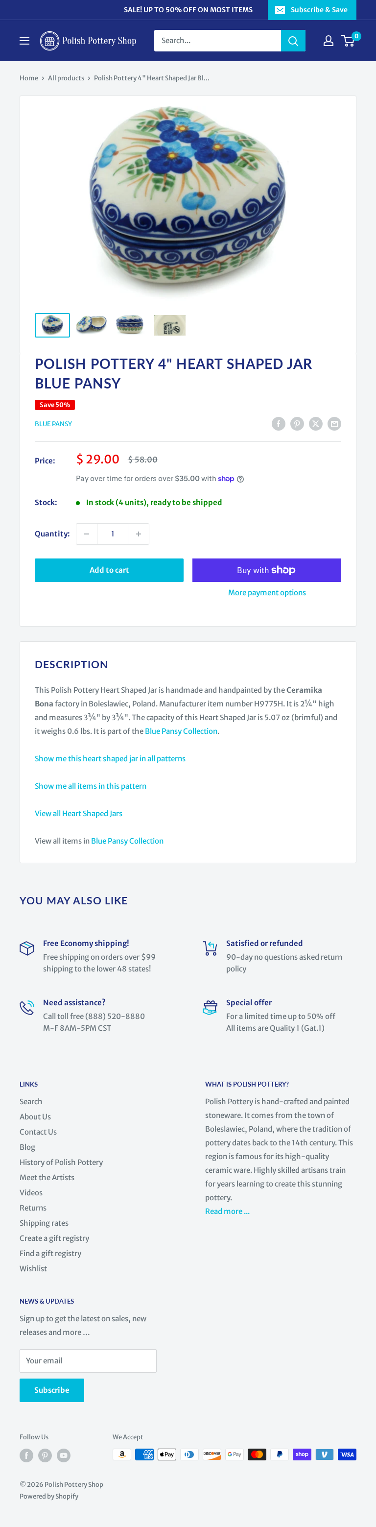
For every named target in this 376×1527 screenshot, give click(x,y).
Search (31, 1101)
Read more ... (228, 1211)
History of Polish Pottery (61, 1162)
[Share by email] (334, 423)
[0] (348, 41)
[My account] (328, 40)
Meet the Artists (47, 1177)
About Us (35, 1116)
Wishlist (33, 1268)
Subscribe (52, 1390)
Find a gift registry (50, 1253)
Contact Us (38, 1132)
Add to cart (109, 570)
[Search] (293, 40)
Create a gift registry (54, 1238)
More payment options (267, 592)
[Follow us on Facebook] (26, 1455)
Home (29, 78)
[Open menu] (24, 41)
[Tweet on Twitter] (316, 423)
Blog (27, 1147)
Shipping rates (44, 1223)
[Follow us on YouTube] (63, 1455)
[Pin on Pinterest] (297, 423)
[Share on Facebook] (278, 423)
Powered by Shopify (49, 1496)
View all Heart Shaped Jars (78, 813)
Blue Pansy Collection (181, 731)
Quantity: (52, 533)
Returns (33, 1207)
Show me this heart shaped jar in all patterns (110, 758)
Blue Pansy (53, 424)
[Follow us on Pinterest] (45, 1455)
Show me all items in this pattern (90, 786)
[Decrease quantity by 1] (86, 534)
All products (66, 78)
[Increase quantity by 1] (138, 534)
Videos (31, 1192)
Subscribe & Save (319, 9)
